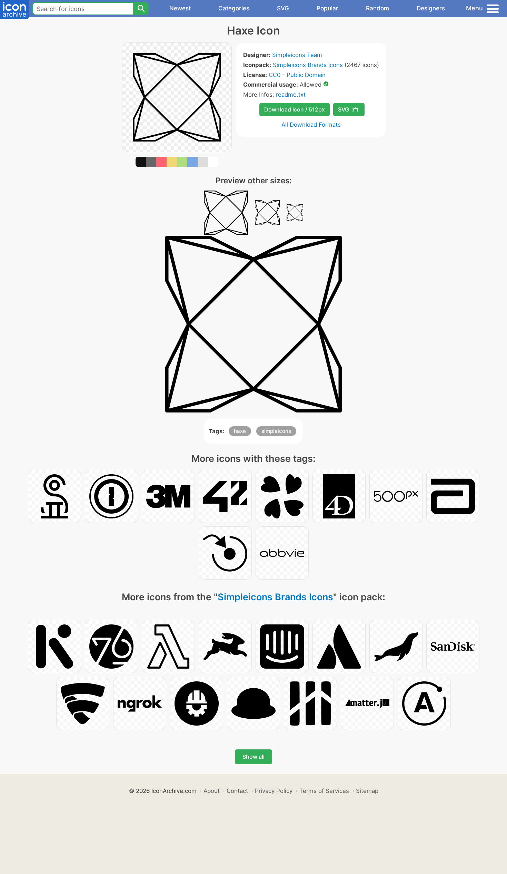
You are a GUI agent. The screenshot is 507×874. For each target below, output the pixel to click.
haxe (240, 431)
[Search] (141, 8)
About (211, 790)
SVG (283, 8)
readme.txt (291, 94)
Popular (327, 8)
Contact (237, 790)
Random (377, 8)
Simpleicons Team (297, 54)
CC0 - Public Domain (297, 74)
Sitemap (367, 790)
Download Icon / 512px (294, 109)
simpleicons (276, 431)
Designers (431, 8)
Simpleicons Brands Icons (308, 64)
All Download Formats (311, 124)
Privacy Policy (273, 790)
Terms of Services (324, 790)
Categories (233, 8)
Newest (180, 8)
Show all (253, 756)
